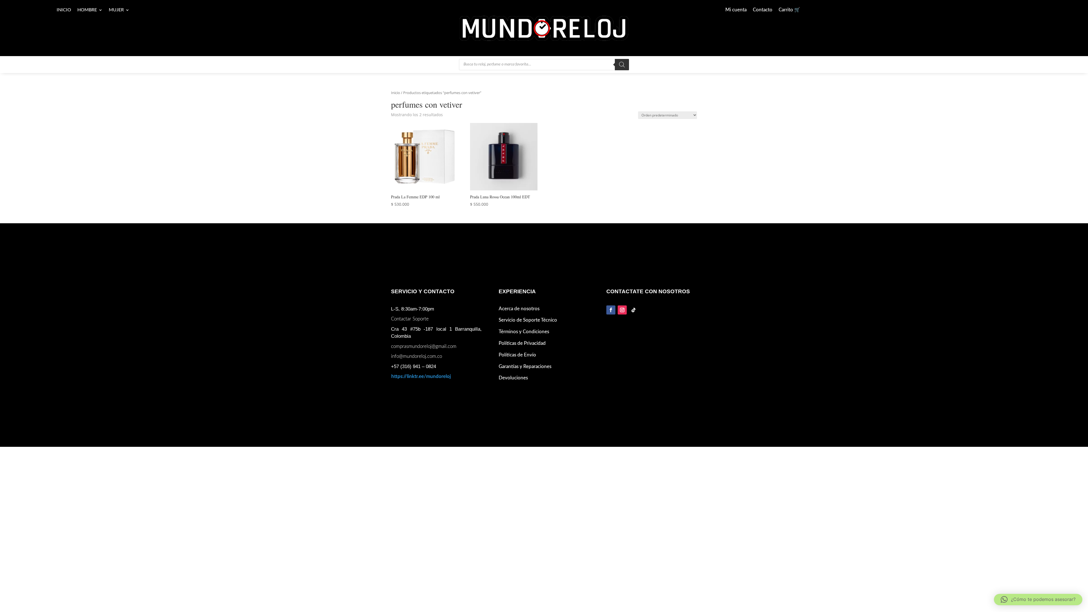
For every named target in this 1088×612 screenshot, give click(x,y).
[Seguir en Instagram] (622, 309)
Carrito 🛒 (789, 10)
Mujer (116, 10)
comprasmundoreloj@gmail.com (423, 346)
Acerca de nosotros (519, 308)
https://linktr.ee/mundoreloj (421, 376)
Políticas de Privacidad (522, 343)
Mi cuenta (736, 10)
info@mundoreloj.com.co (416, 356)
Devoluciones (513, 377)
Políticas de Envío (517, 354)
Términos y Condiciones (524, 331)
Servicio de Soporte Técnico (528, 320)
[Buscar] (622, 64)
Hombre (87, 10)
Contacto (762, 10)
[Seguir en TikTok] (633, 309)
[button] (1038, 599)
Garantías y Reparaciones (525, 366)
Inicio (64, 10)
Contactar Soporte (410, 318)
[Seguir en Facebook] (610, 309)
